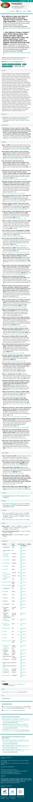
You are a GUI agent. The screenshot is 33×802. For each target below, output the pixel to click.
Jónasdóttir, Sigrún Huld (11, 37)
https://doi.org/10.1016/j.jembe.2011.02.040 (14, 326)
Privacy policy (20, 796)
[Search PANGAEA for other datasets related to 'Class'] (6, 594)
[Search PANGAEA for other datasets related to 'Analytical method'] (7, 651)
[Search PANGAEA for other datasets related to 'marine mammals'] (17, 118)
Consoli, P (4, 211)
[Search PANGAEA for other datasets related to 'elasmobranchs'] (25, 117)
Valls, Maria (5, 407)
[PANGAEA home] (5, 4)
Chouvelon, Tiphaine (16, 36)
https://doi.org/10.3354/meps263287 (12, 236)
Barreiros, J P (8, 366)
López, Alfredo (7, 288)
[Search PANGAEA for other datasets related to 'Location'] (8, 556)
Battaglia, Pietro (20, 211)
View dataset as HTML (8, 710)
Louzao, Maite (20, 317)
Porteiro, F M (15, 366)
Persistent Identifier (5, 669)
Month (4, 566)
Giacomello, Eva (13, 195)
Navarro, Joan (18, 151)
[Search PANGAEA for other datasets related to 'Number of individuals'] (9, 620)
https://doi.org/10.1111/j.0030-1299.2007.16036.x (18, 489)
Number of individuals (5, 620)
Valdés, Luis (16, 173)
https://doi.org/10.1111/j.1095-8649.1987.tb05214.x (16, 252)
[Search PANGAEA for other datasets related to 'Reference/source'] (4, 667)
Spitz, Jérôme (15, 129)
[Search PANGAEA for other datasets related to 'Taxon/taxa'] (9, 604)
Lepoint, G (8, 230)
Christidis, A (21, 299)
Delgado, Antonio (11, 318)
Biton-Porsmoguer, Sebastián (10, 161)
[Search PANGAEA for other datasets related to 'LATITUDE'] (8, 559)
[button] (19, 66)
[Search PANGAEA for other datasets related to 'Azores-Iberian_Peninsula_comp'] (19, 531)
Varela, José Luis (6, 418)
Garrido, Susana (12, 172)
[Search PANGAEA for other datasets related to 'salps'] (19, 120)
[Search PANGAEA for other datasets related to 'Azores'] (17, 529)
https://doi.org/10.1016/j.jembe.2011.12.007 (14, 297)
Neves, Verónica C (12, 363)
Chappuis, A (7, 184)
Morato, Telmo (6, 309)
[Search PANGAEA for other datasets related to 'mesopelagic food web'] (14, 120)
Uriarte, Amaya (17, 431)
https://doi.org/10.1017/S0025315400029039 (14, 245)
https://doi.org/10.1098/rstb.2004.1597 (13, 473)
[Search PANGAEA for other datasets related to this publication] (27, 138)
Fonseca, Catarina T (16, 20)
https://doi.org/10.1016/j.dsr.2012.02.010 (13, 193)
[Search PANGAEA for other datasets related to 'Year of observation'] (9, 573)
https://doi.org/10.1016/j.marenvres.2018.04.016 (15, 427)
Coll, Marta (26, 151)
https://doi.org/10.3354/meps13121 (17, 389)
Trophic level (6, 641)
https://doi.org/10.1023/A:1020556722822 (14, 396)
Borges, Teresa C (23, 442)
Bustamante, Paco (16, 184)
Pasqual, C (15, 409)
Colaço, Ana (17, 16)
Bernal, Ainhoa (12, 18)
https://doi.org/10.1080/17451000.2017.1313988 (19, 261)
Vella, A (10, 299)
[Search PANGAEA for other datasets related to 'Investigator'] (9, 675)
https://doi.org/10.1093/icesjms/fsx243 (13, 353)
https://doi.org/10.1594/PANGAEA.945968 (17, 29)
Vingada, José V (15, 290)
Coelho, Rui (6, 443)
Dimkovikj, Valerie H (20, 380)
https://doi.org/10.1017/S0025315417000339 (14, 307)
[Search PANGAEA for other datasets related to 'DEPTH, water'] (10, 585)
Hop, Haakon (6, 255)
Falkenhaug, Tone (20, 41)
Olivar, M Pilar (8, 34)
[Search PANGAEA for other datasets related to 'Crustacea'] (15, 117)
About (24, 11)
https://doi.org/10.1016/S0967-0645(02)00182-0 (15, 274)
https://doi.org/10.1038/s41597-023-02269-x (11, 782)
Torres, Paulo (5, 398)
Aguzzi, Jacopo (7, 153)
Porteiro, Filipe (21, 195)
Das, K (3, 230)
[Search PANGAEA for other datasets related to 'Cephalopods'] (9, 117)
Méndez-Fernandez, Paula (10, 183)
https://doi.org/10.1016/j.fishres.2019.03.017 (14, 438)
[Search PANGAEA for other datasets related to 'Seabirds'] (25, 120)
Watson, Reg (12, 467)
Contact (29, 11)
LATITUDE (5, 560)
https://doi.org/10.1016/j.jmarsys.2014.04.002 (14, 416)
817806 (12, 505)
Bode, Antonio (6, 170)
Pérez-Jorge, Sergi (24, 42)
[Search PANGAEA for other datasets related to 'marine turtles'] (26, 118)
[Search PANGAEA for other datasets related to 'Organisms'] (9, 588)
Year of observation (6, 573)
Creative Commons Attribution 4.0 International (14, 684)
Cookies (3, 798)
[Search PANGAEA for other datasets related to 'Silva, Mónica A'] (21, 548)
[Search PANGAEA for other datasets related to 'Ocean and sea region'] (7, 554)
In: (4, 32)
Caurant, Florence (26, 181)
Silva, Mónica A (7, 16)
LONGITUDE (6, 563)
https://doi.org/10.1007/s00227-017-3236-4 (14, 361)
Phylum (5, 591)
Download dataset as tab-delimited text (12, 706)
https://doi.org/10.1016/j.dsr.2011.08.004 (13, 372)
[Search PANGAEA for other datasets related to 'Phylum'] (7, 591)
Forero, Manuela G (22, 318)
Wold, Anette (14, 257)
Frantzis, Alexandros (9, 301)
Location (5, 556)
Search (12, 11)
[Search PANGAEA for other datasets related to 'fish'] (28, 117)
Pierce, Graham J (15, 288)
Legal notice (4, 796)
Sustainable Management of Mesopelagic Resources (16, 496)
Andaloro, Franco (19, 212)
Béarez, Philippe (7, 164)
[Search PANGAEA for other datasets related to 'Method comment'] (8, 654)
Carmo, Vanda (7, 39)
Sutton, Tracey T (18, 39)
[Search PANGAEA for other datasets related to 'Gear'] (6, 578)
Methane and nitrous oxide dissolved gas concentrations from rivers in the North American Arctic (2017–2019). (15, 741)
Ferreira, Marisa (24, 287)
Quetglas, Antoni (7, 410)
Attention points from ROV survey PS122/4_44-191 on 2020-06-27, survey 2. (16, 750)
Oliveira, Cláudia (15, 364)
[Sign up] (28, 1)
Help (21, 11)
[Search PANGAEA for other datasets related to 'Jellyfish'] (7, 118)
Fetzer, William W (19, 486)
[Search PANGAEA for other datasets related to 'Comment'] (8, 659)
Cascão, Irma (7, 364)
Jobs (8, 798)
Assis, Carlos (19, 440)
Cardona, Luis (15, 153)
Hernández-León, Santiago (21, 345)
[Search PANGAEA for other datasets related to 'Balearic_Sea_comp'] (12, 534)
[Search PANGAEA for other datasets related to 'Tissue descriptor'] (4, 657)
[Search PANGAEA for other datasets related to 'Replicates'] (8, 628)
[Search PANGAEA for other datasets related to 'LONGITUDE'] (9, 563)
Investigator (6, 675)
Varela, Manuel (24, 173)
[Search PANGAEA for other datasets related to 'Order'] (6, 597)
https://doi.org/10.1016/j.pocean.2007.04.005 (14, 179)
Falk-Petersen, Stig (13, 254)
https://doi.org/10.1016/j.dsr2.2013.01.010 (14, 201)
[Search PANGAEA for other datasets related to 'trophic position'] (7, 121)
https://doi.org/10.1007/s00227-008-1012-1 (14, 219)
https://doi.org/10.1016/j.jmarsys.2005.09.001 (14, 209)
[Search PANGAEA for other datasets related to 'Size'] (5, 631)
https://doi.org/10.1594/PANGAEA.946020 (17, 53)
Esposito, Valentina (9, 212)
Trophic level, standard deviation (6, 647)
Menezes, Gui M (8, 41)
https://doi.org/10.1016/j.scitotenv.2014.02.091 (19, 404)
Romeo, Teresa (11, 211)
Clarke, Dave (22, 366)
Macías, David (25, 431)
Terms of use (12, 796)
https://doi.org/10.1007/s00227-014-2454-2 (17, 334)
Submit (17, 11)
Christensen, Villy (14, 461)
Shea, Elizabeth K (16, 383)
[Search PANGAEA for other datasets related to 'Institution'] (8, 672)
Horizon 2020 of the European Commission (13, 503)
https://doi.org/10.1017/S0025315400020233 (18, 149)
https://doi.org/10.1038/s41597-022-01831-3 (16, 138)
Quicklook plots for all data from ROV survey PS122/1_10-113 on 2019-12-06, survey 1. (16, 746)
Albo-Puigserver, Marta (8, 151)
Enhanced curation (13, 692)
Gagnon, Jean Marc (12, 266)
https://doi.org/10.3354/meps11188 (12, 159)
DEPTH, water (6, 582)
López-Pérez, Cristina (24, 344)
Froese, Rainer (6, 462)
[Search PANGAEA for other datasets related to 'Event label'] (9, 547)
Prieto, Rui (21, 363)
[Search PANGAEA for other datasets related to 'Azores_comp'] (9, 526)
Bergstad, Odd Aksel (10, 42)
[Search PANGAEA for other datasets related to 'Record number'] (4, 551)
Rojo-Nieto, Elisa (15, 418)
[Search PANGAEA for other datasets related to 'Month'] (7, 566)
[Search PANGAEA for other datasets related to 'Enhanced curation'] (26, 691)
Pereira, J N (5, 363)
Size (4, 631)
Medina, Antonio (7, 420)
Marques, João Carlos (18, 221)
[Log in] (30, 1)
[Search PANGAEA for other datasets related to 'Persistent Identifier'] (8, 670)
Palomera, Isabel (12, 203)
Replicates (5, 628)
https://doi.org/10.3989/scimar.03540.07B (21, 448)
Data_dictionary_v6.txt (8, 484)
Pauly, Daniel (5, 461)
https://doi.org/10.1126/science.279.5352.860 (14, 465)
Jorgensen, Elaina (15, 382)
